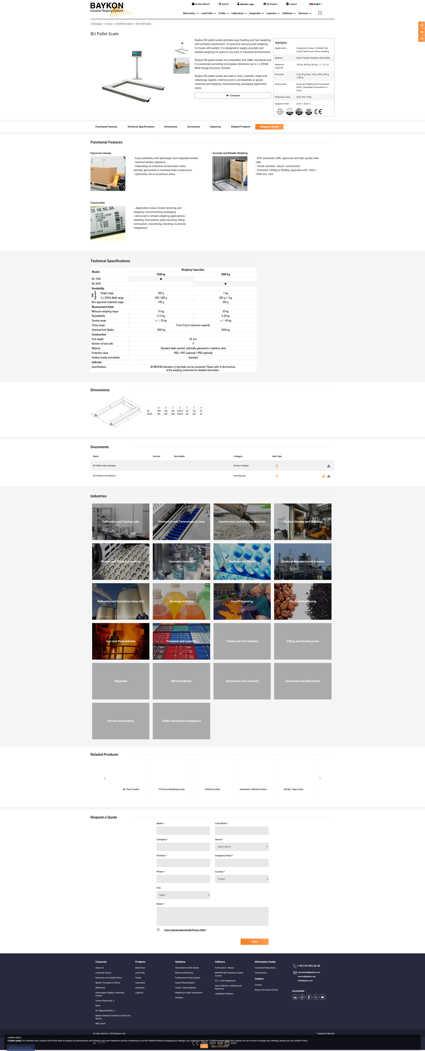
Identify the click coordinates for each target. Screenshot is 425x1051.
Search (225, 4)
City (159, 887)
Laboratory (140, 983)
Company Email (224, 855)
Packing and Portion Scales (187, 978)
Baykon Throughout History (107, 983)
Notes (160, 904)
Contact (293, 4)
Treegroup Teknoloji (326, 1033)
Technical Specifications (140, 126)
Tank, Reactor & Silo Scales (187, 968)
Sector (219, 839)
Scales (138, 978)
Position (162, 855)
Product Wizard (202, 4)
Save (254, 941)
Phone (161, 871)
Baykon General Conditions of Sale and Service (112, 1017)
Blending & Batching (184, 973)
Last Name (221, 823)
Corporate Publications (265, 968)
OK (204, 1046)
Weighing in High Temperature (188, 993)
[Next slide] (319, 778)
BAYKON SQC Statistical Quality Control (229, 974)
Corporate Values (103, 973)
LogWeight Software (224, 994)
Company (162, 839)
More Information (220, 1046)
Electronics (140, 968)
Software (179, 998)
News (97, 1006)
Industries (215, 126)
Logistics (139, 993)
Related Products (240, 126)
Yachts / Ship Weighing (185, 988)
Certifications (261, 973)
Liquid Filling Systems (185, 983)
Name (160, 823)
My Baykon (272, 4)
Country (220, 871)
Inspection (140, 988)
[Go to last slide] (105, 778)
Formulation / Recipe (224, 968)
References (100, 988)
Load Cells (140, 973)
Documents (193, 126)
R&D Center (100, 1023)
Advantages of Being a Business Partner (109, 994)
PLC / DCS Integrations (225, 981)
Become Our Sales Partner (266, 990)
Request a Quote (269, 126)
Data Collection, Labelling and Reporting (228, 987)
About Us (99, 968)
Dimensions (170, 126)
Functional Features (106, 126)
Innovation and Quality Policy (108, 978)
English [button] (317, 4)
